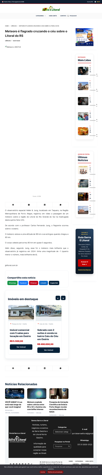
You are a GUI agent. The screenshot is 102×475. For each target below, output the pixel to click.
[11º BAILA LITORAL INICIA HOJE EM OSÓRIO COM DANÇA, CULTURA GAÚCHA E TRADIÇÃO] (83, 197)
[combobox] (60, 446)
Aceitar (43, 472)
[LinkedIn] (45, 204)
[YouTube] (16, 464)
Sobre (71, 461)
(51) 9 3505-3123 (84, 444)
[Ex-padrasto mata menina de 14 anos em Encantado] (83, 86)
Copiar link (54, 283)
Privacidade (85, 464)
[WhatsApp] (60, 204)
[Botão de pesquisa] (69, 446)
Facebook (23, 283)
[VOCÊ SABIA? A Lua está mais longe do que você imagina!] (14, 393)
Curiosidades (15, 412)
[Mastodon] (25, 464)
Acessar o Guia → (84, 263)
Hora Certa (53, 16)
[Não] (100, 470)
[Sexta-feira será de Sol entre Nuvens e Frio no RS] (83, 210)
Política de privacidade (55, 472)
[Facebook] (13, 204)
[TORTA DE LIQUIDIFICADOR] (83, 131)
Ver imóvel (21, 347)
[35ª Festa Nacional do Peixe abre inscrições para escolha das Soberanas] (83, 170)
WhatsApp (12, 283)
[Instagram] (13, 464)
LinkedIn (43, 283)
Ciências (8, 40)
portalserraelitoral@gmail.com (84, 433)
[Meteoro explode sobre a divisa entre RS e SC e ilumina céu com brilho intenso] (36, 393)
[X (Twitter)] (29, 204)
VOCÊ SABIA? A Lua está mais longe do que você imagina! (13, 404)
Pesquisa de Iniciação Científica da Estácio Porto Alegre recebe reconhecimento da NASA (58, 407)
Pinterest (33, 283)
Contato (63, 16)
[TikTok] (31, 464)
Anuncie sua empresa (84, 269)
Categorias (40, 16)
